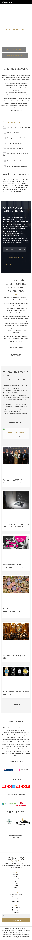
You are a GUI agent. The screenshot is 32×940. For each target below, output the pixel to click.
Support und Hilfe (16, 895)
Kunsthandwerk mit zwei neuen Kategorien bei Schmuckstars (13, 611)
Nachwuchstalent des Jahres (14, 148)
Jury (16, 881)
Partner (16, 885)
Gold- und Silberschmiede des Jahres (16, 127)
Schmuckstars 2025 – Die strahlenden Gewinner (13, 481)
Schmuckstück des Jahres (13, 161)
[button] (29, 2)
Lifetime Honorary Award (13, 143)
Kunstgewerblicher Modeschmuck (16, 138)
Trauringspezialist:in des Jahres (15, 166)
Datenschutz (16, 901)
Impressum (16, 897)
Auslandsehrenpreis (11, 122)
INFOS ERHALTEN (16, 920)
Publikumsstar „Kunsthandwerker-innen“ (16, 154)
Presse (16, 887)
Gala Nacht (16, 877)
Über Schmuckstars (16, 879)
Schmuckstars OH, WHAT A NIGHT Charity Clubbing (14, 565)
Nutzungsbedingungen (16, 899)
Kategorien (16, 875)
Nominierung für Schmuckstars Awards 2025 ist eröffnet (16, 525)
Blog (16, 883)
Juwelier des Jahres (11, 133)
